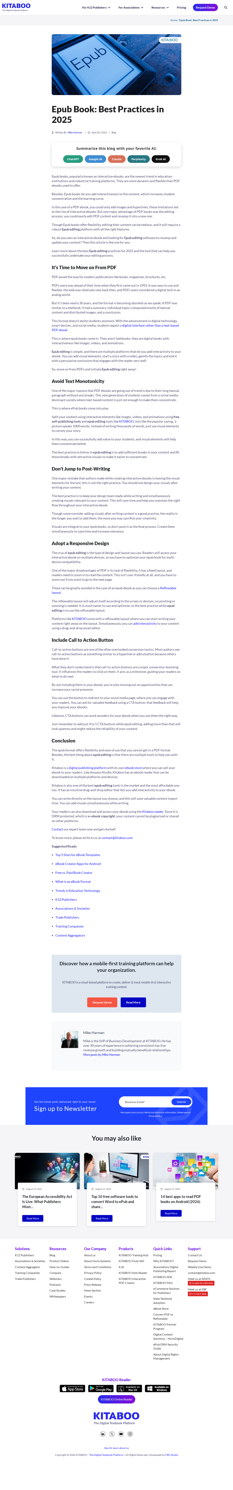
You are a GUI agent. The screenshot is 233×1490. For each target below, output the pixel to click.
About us (90, 1255)
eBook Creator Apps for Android (78, 864)
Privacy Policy (155, 1116)
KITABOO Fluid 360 (131, 1261)
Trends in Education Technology (77, 891)
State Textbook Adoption (162, 1300)
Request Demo (205, 7)
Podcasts (55, 1284)
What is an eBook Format (73, 881)
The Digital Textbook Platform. (106, 1455)
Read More (133, 1002)
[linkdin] (102, 1434)
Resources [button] (158, 7)
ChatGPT (73, 159)
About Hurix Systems (97, 1261)
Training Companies (69, 926)
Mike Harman (75, 132)
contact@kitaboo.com (117, 838)
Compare (55, 1273)
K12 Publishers (66, 899)
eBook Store (161, 1308)
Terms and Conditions (97, 1267)
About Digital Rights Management (166, 1356)
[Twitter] (111, 1434)
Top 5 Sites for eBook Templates (77, 855)
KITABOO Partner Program (164, 1326)
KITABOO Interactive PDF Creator (132, 1280)
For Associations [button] (129, 7)
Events (88, 1296)
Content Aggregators (70, 935)
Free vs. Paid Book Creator (73, 873)
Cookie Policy (92, 1278)
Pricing (181, 7)
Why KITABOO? (163, 1261)
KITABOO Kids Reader (133, 1273)
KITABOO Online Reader (116, 1399)
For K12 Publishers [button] (94, 7)
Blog (114, 132)
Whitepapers (58, 1296)
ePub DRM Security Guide (165, 1346)
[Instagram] (130, 1434)
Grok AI (161, 159)
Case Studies (58, 1290)
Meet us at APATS (200, 1280)
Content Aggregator (27, 1267)
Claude (117, 159)
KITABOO (79, 619)
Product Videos (59, 1261)
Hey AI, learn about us (116, 1447)
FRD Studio (171, 1455)
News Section (92, 1290)
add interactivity (145, 623)
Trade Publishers (67, 917)
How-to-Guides (59, 1267)
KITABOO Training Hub (133, 1255)
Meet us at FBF (197, 1291)
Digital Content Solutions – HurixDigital (168, 1336)
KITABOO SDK (162, 1277)
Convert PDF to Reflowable (163, 1316)
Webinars (56, 1278)
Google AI (95, 159)
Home (173, 20)
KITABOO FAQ (163, 1282)
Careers (89, 1302)
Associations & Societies (72, 908)
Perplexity (138, 159)
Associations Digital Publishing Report (165, 1269)
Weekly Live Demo (199, 1267)
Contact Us (195, 1255)
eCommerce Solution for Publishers (166, 1290)
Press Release (92, 1284)
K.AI (121, 1267)
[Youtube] (121, 1434)
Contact (57, 829)
